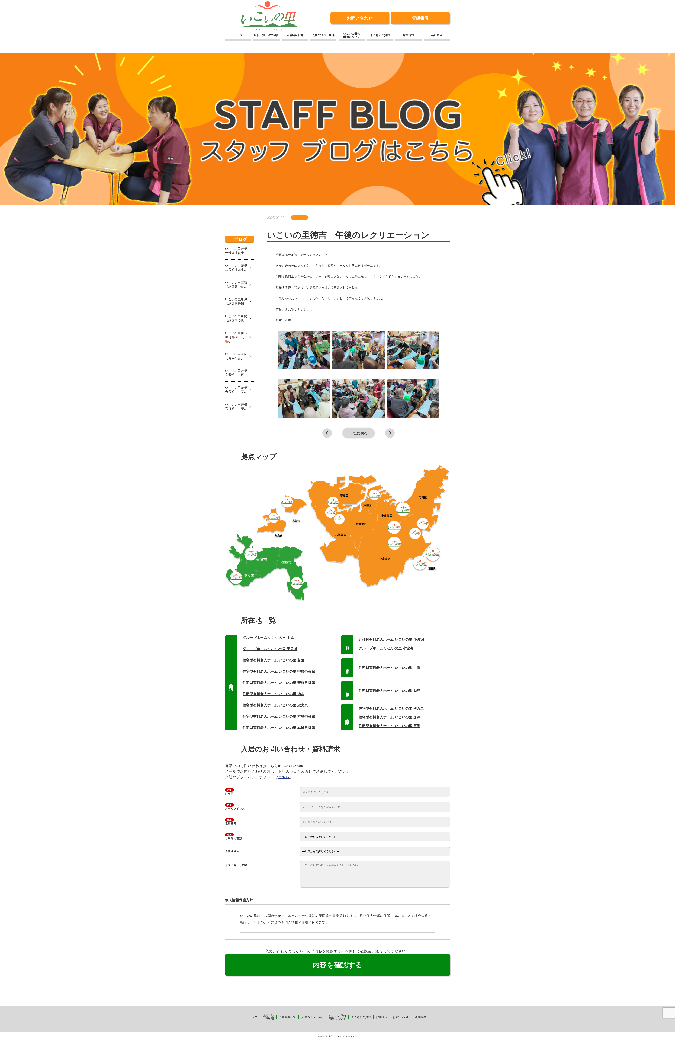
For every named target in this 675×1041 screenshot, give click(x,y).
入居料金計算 (295, 35)
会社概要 (436, 35)
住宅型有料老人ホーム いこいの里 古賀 (389, 668)
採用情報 (408, 35)
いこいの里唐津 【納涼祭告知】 (237, 301)
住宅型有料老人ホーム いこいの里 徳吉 (273, 694)
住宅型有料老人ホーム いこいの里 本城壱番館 (279, 716)
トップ (238, 35)
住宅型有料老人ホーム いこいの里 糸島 (389, 691)
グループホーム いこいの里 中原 (268, 638)
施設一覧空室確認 (268, 1017)
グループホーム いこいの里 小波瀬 (386, 648)
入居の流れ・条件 (323, 35)
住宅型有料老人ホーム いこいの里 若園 (273, 660)
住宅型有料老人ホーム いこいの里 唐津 (389, 717)
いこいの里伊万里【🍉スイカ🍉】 (236, 337)
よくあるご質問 (380, 35)
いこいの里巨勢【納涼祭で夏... (236, 284)
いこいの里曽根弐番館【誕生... (236, 251)
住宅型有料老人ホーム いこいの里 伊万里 (391, 708)
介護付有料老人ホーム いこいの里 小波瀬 (391, 639)
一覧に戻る (358, 433)
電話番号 (420, 18)
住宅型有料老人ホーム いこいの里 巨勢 (389, 726)
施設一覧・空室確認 (266, 35)
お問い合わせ (360, 18)
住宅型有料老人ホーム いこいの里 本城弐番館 (279, 728)
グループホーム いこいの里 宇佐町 (270, 649)
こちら (284, 777)
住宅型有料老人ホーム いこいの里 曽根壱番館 (279, 671)
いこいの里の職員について (351, 35)
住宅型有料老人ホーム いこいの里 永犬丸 (275, 705)
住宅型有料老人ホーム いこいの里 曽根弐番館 (279, 683)
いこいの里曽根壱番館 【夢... (236, 373)
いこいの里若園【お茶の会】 (236, 356)
